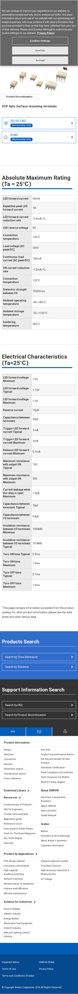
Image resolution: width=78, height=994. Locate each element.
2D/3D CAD (20, 123)
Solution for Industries (18, 901)
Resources (10, 797)
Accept (40, 60)
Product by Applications (19, 853)
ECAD (20, 137)
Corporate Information (52, 845)
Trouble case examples (16, 814)
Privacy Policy (46, 969)
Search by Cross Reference (21, 657)
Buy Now (45, 749)
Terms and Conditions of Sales (18, 975)
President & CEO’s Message (55, 836)
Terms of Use (9, 969)
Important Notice (10, 962)
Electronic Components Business (53, 799)
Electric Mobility (12, 909)
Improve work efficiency (16, 888)
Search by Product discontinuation (25, 714)
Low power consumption (16, 865)
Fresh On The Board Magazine (20, 833)
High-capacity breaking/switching (14, 872)
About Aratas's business (54, 840)
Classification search (15, 773)
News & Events (48, 810)
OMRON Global (46, 962)
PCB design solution (14, 861)
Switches (8, 754)
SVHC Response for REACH (55, 777)
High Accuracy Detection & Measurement (55, 872)
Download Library (15, 790)
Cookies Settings (40, 40)
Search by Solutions (17, 666)
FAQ (13, 731)
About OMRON (48, 806)
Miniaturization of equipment (19, 883)
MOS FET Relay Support (53, 782)
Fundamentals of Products (18, 804)
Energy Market (11, 918)
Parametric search (13, 769)
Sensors (8, 764)
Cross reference (12, 778)
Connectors (10, 759)
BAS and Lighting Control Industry (17, 934)
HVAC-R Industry (12, 928)
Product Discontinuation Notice (57, 754)
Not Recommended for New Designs (55, 761)
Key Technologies (13, 838)
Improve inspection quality (54, 861)
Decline (40, 50)
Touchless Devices (51, 865)
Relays (7, 749)
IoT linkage (46, 879)
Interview (8, 843)
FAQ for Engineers (13, 809)
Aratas (44, 831)
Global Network (48, 815)
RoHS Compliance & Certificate (57, 772)
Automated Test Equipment (18, 923)
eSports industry (12, 913)
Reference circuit (13, 823)
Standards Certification (53, 767)
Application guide (13, 819)
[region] (39, 33)
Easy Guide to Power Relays (18, 828)
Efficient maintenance (15, 893)
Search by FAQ (14, 705)
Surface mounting (13, 879)
